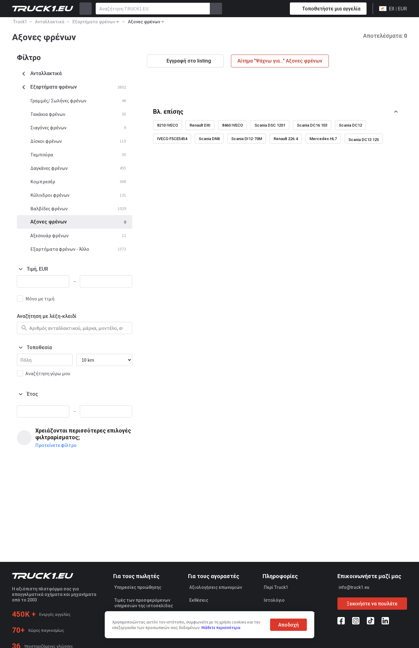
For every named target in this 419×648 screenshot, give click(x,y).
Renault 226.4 (286, 138)
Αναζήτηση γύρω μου (47, 373)
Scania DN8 (209, 138)
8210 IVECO (167, 125)
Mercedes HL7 (323, 138)
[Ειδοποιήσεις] (263, 8)
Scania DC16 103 (312, 125)
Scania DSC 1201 (270, 125)
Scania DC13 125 (363, 139)
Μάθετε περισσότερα (221, 627)
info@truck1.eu (354, 587)
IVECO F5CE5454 (172, 138)
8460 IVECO (232, 125)
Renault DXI (200, 125)
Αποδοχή (288, 625)
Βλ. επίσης (168, 111)
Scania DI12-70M (246, 138)
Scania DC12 (350, 125)
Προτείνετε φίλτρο (56, 445)
